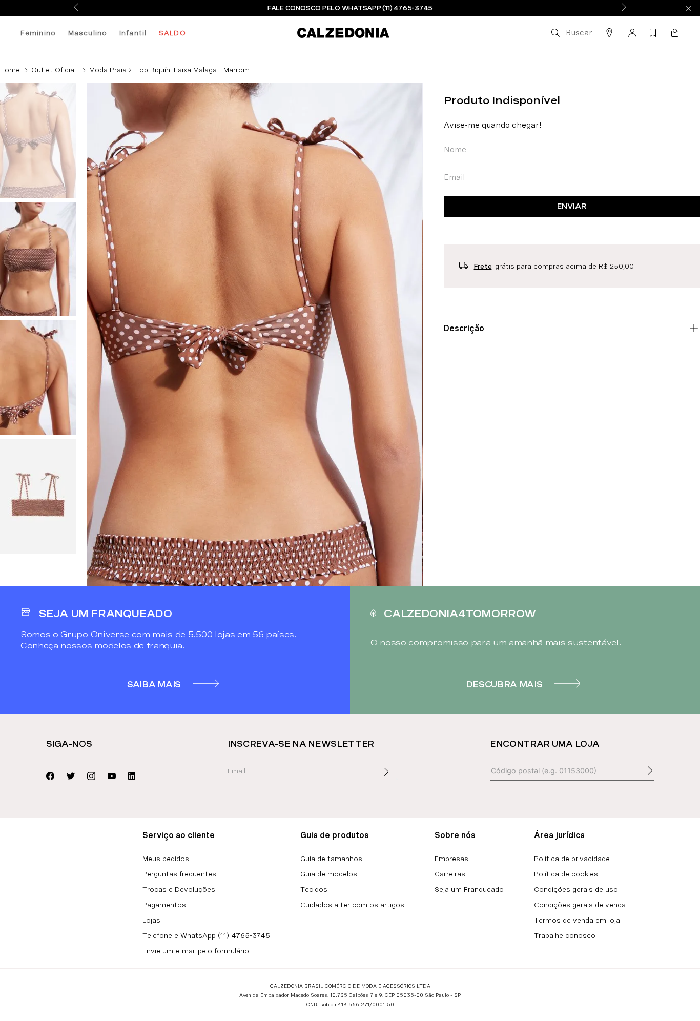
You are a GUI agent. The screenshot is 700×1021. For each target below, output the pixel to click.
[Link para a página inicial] (10, 69)
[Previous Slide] (76, 8)
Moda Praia (108, 70)
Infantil (133, 33)
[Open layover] (397, 779)
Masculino (87, 33)
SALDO (172, 33)
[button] (570, 32)
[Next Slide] (623, 8)
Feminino (38, 33)
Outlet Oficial (53, 70)
